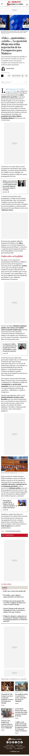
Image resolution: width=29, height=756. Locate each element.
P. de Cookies (9, 748)
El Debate (4, 353)
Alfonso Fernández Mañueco (13, 531)
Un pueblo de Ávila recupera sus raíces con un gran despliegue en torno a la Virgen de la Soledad (7, 699)
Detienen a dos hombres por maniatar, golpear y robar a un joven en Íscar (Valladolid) (7, 724)
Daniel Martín (5, 192)
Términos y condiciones (9, 747)
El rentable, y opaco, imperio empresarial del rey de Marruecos (13, 596)
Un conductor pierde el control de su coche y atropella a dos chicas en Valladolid (21, 698)
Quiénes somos (10, 745)
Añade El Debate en (16, 75)
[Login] (27, 5)
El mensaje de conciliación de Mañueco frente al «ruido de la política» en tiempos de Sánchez (10, 504)
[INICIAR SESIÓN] (27, 5)
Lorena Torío (10, 68)
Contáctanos (18, 745)
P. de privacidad (21, 747)
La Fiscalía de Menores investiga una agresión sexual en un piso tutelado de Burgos (21, 712)
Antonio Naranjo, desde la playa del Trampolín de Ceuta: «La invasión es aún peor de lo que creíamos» (14, 610)
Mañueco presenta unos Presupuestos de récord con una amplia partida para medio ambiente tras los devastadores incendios (10, 185)
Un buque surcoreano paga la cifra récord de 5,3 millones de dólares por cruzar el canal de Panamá (14, 602)
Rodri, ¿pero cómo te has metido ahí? (14, 591)
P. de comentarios (18, 748)
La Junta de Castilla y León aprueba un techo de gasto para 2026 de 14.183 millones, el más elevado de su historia (10, 347)
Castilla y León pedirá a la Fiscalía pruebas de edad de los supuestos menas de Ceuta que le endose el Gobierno (21, 726)
